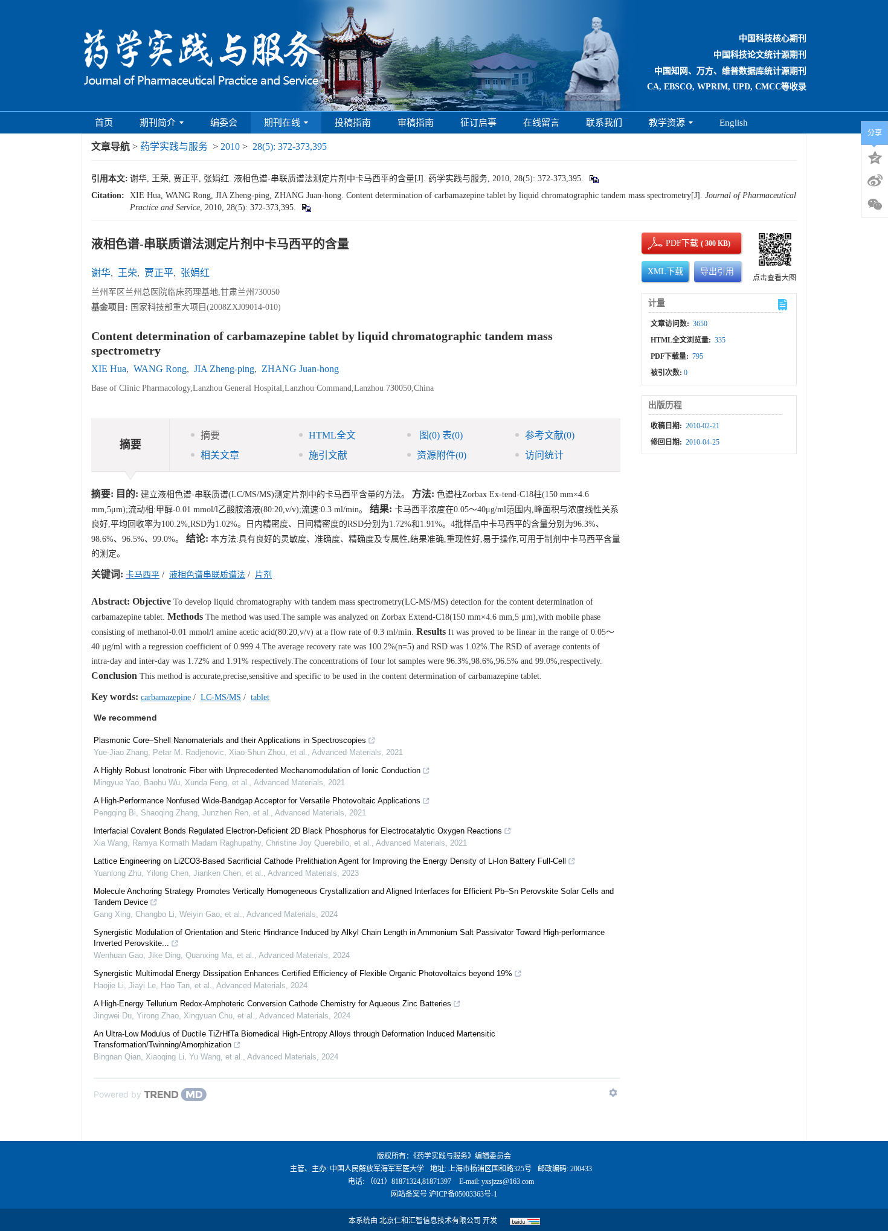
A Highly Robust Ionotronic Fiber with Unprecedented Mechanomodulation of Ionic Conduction (257, 770)
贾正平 (158, 273)
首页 (104, 122)
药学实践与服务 (174, 146)
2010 (230, 146)
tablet (260, 697)
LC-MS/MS (221, 697)
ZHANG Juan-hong (300, 369)
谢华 (101, 273)
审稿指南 (415, 122)
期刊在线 (282, 122)
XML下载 (665, 271)
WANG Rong (160, 369)
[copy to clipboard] (306, 207)
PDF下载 (672, 243)
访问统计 (544, 455)
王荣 (127, 273)
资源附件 (441, 455)
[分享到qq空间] (874, 156)
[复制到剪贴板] (593, 178)
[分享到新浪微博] (874, 180)
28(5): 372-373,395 (290, 146)
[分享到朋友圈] (874, 204)
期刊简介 (158, 122)
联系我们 (604, 122)
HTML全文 (332, 435)
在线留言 (541, 122)
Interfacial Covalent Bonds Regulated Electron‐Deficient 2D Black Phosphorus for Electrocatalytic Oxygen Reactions (298, 830)
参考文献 (549, 435)
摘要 (210, 435)
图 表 (440, 435)
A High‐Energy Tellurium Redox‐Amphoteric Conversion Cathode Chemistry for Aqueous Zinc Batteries (272, 1003)
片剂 (263, 574)
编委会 (223, 122)
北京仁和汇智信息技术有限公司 (430, 1221)
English (733, 122)
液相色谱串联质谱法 (207, 574)
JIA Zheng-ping (224, 369)
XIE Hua (108, 369)
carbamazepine (166, 697)
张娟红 (195, 273)
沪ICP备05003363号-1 (463, 1194)
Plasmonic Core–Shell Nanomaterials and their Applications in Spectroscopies (230, 740)
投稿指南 (353, 122)
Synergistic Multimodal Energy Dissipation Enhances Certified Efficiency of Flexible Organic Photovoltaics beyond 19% (303, 973)
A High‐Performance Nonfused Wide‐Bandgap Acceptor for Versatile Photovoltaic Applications (257, 800)
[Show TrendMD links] (613, 1093)
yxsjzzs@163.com (507, 1181)
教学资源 (667, 122)
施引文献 (328, 455)
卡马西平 (142, 574)
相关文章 (220, 455)
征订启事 (478, 122)
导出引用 (717, 271)
